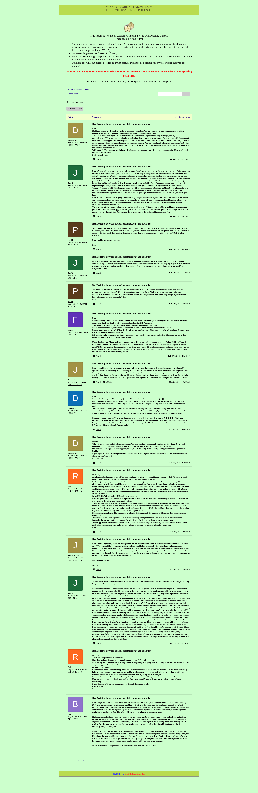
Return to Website (75, 89)
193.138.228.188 (75, 560)
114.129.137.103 (75, 491)
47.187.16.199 (74, 245)
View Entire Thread (182, 117)
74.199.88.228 (74, 719)
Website (109, 382)
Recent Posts (73, 93)
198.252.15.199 (74, 335)
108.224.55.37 (74, 145)
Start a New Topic (75, 108)
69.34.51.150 (73, 188)
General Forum (76, 102)
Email (98, 159)
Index (87, 89)
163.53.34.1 (72, 413)
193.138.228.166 (75, 384)
